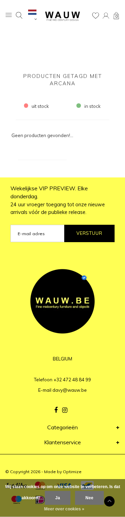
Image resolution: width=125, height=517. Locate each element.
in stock (92, 106)
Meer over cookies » (64, 509)
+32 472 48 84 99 (72, 379)
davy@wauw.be (69, 390)
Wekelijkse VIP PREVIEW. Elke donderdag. (57, 200)
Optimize (72, 471)
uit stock (40, 106)
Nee (89, 497)
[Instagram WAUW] (64, 410)
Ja (57, 497)
